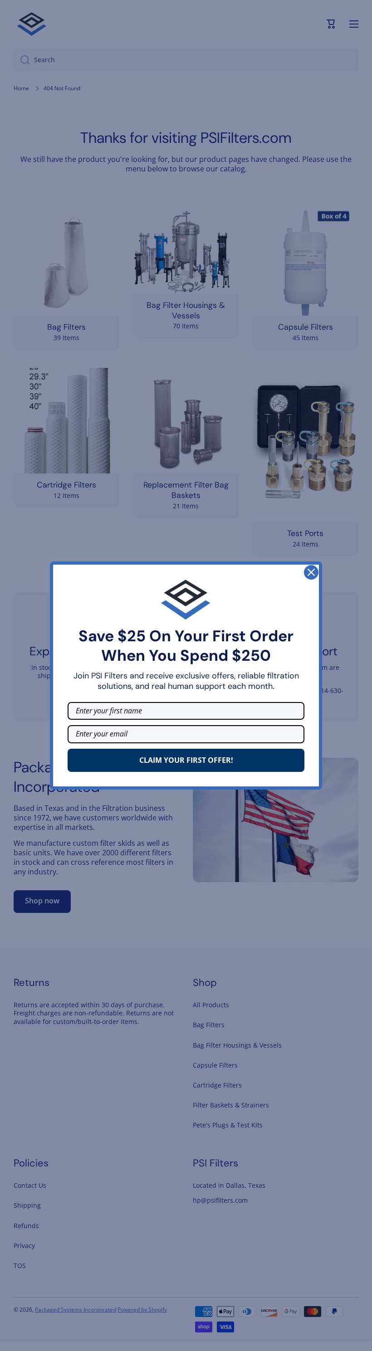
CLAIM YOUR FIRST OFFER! (186, 760)
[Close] (311, 572)
